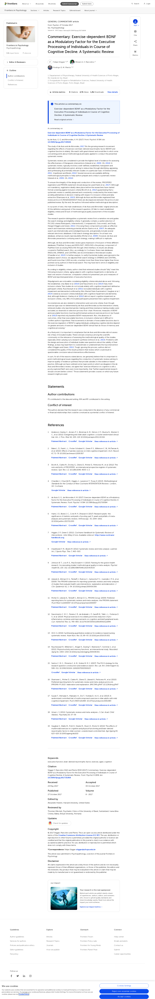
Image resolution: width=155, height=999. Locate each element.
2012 (74, 173)
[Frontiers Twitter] (17, 976)
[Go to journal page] (20, 34)
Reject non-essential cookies (124, 991)
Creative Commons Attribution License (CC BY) (79, 835)
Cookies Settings (124, 986)
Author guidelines (17, 937)
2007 (101, 228)
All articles (52, 4)
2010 (77, 284)
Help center (119, 937)
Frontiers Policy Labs (88, 941)
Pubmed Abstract (59, 441)
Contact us (118, 945)
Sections (34, 10)
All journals (40, 4)
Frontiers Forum (86, 937)
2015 (72, 197)
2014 (101, 284)
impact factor (12, 53)
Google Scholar (85, 441)
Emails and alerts (121, 941)
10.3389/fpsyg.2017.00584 (59, 142)
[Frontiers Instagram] (30, 976)
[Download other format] (138, 25)
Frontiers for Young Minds (90, 945)
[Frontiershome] (11, 3)
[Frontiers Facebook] (11, 976)
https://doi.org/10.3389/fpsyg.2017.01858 (72, 30)
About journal (89, 10)
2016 (108, 163)
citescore (27, 53)
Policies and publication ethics (22, 945)
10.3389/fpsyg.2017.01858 (59, 778)
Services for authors (18, 941)
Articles (46, 10)
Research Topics (59, 10)
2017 (82, 146)
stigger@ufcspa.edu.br (86, 849)
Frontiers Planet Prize (88, 950)
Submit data (86, 4)
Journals (49, 945)
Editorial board (75, 10)
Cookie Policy (24, 994)
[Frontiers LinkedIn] (24, 976)
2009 (99, 163)
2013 (63, 255)
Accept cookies (124, 996)
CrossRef (73, 441)
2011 (50, 173)
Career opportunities (122, 954)
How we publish (53, 950)
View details (112, 92)
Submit (117, 950)
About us (25, 4)
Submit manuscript (69, 4)
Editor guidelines (16, 950)
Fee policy (14, 954)
